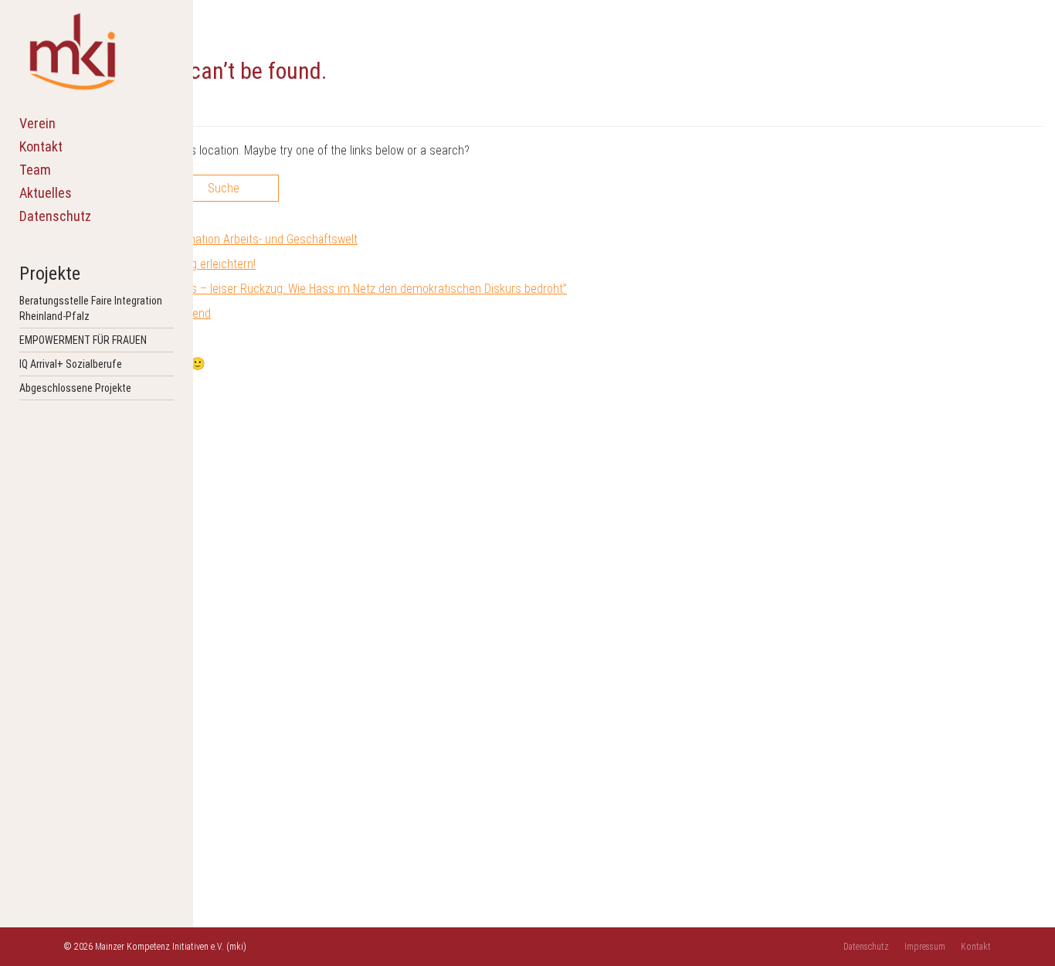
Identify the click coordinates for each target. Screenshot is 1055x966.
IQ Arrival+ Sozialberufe (70, 364)
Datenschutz (55, 216)
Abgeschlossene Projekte (75, 388)
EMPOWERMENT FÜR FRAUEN (83, 340)
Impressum (924, 946)
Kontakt (41, 146)
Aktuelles (45, 193)
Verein (37, 123)
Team (35, 170)
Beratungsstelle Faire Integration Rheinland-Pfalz (90, 308)
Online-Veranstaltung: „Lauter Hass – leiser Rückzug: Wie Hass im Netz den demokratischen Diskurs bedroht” (295, 288)
